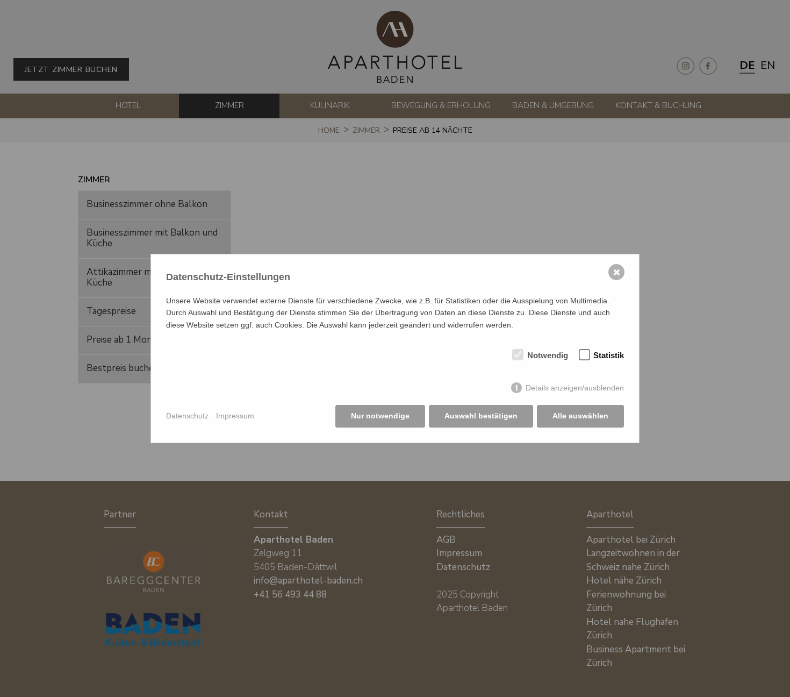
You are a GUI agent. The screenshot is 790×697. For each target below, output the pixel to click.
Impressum (235, 415)
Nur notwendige (380, 415)
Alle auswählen (580, 415)
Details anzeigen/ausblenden (575, 387)
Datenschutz (187, 415)
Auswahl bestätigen (481, 415)
